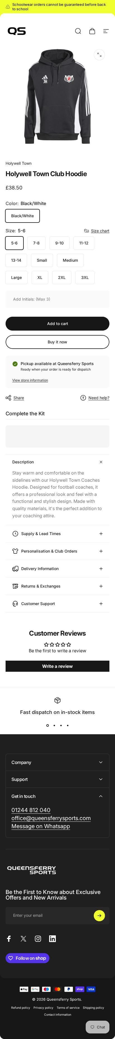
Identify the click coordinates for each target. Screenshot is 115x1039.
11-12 (83, 243)
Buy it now (57, 341)
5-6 (14, 243)
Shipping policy (93, 1008)
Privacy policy (43, 1008)
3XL (85, 277)
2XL (62, 277)
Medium (70, 260)
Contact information (57, 1014)
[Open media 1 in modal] (99, 54)
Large (16, 277)
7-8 (36, 243)
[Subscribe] (99, 915)
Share (18, 397)
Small (42, 260)
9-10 (59, 243)
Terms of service (68, 1008)
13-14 (16, 260)
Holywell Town (19, 163)
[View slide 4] (67, 725)
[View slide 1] (47, 725)
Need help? (98, 397)
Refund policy (20, 1008)
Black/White (22, 215)
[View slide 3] (61, 725)
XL (39, 277)
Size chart (100, 230)
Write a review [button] (57, 666)
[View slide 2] (54, 725)
